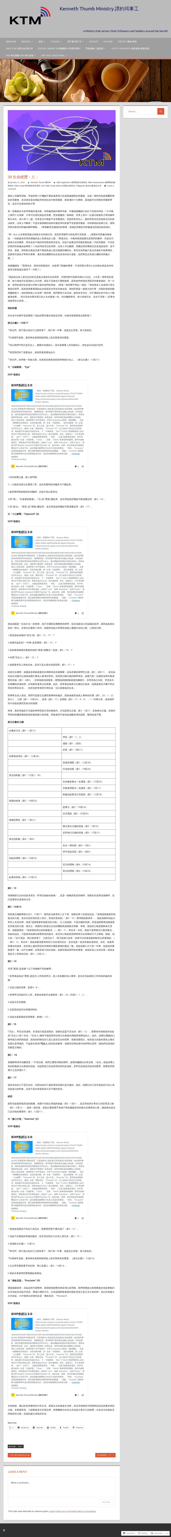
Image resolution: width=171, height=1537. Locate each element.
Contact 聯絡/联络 (127, 41)
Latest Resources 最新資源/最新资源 (130, 48)
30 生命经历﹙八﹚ (103, 1455)
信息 (40, 41)
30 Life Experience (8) (19, 1455)
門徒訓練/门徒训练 (94, 48)
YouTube (108, 41)
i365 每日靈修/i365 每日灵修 (19, 55)
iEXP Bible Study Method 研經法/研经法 (58, 185)
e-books (54, 41)
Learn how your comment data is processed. (72, 1511)
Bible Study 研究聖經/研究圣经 (27, 185)
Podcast (93, 41)
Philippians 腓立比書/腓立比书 (88, 185)
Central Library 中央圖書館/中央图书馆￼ (59, 48)
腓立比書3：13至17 (16, 1446)
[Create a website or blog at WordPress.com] (4, 1530)
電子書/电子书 (74, 41)
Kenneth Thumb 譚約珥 (41, 182)
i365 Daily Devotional (53, 55)
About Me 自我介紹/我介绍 (19, 48)
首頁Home (11, 41)
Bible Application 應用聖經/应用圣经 (72, 182)
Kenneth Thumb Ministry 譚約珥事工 (99, 8)
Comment (106, 1502)
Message (25, 41)
